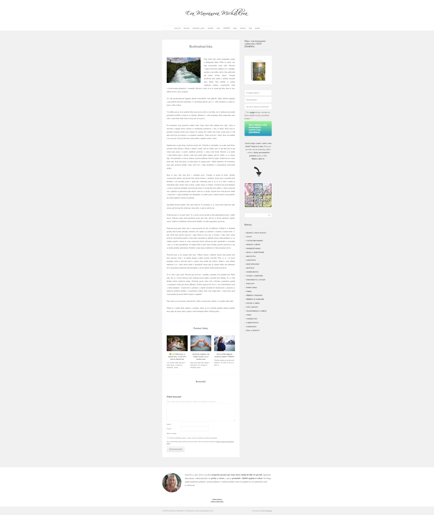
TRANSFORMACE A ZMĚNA (256, 311)
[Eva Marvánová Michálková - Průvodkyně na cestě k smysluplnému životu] (217, 12)
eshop (235, 28)
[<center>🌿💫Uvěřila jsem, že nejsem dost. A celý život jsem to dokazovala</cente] (177, 343)
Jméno (169, 424)
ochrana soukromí (217, 499)
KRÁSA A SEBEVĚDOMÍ (255, 252)
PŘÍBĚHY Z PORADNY (254, 295)
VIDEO (248, 315)
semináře (210, 28)
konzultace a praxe (199, 28)
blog (250, 28)
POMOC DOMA (251, 287)
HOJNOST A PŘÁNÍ (253, 244)
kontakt (257, 28)
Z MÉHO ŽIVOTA (252, 323)
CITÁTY (249, 237)
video (218, 28)
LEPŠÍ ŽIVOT (251, 260)
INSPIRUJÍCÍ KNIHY (253, 248)
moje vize (177, 28)
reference (243, 28)
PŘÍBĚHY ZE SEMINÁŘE (255, 299)
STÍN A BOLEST (252, 307)
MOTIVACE (250, 268)
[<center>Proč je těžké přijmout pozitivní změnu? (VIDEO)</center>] (224, 343)
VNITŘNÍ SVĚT (251, 319)
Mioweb (269, 511)
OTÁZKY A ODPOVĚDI (254, 276)
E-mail (169, 429)
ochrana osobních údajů (217, 501)
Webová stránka (171, 433)
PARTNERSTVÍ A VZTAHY (255, 280)
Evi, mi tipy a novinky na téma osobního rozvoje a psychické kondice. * (257, 115)
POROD (248, 291)
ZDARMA (226, 28)
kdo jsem (187, 28)
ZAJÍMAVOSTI (251, 327)
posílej (252, 112)
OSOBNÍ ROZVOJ (252, 272)
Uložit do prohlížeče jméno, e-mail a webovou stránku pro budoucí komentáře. (193, 438)
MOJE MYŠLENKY (252, 264)
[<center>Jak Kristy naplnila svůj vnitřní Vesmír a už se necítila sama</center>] (200, 343)
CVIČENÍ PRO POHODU (254, 241)
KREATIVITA (251, 256)
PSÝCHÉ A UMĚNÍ (252, 303)
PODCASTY (250, 283)
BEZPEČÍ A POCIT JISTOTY (256, 233)
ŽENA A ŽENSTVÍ (252, 330)
